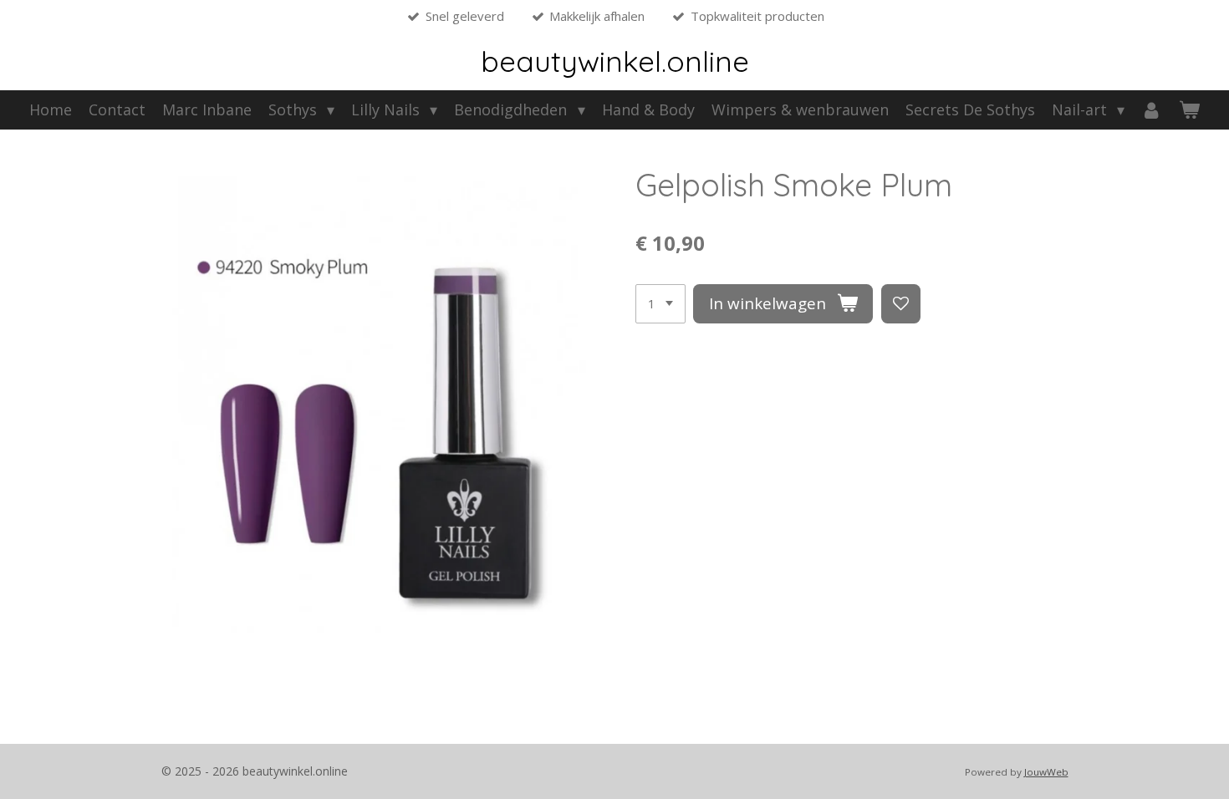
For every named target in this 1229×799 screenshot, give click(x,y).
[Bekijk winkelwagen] (1189, 110)
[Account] (1151, 110)
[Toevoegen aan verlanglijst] (900, 303)
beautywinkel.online (615, 61)
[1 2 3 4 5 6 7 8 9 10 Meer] (660, 303)
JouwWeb (1046, 772)
